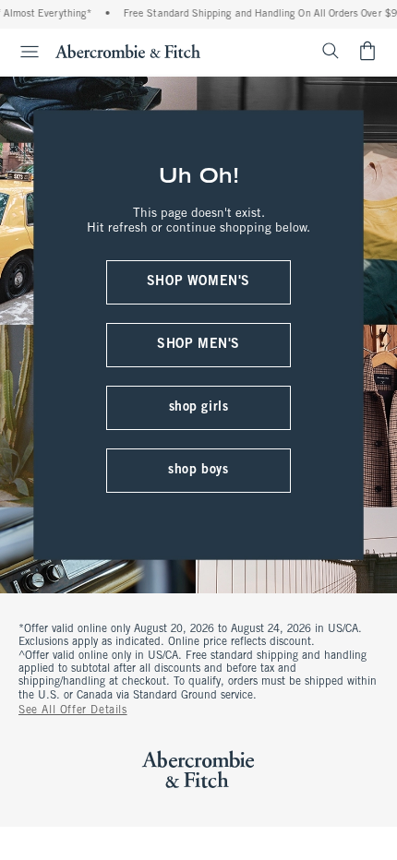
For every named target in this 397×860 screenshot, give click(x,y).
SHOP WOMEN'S (198, 282)
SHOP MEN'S (198, 345)
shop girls (199, 407)
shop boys (198, 470)
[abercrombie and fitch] (127, 51)
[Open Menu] (22, 52)
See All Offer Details (72, 710)
